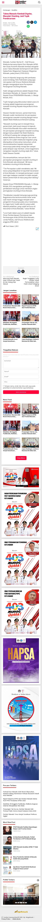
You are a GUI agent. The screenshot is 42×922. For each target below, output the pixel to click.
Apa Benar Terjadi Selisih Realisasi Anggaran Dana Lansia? (24, 867)
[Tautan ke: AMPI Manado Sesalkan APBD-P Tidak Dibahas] (7, 850)
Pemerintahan (6, 25)
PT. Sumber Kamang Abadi (10, 917)
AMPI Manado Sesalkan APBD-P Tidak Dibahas (25, 848)
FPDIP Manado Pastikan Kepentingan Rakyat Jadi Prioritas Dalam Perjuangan (25, 828)
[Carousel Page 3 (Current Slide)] (21, 902)
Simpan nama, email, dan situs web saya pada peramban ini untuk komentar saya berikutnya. (19, 387)
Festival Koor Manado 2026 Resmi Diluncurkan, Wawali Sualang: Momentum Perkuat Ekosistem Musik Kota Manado (11, 307)
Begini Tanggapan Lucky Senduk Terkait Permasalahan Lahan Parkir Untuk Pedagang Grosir (31, 281)
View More (21, 458)
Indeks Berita (16, 919)
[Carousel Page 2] (19, 902)
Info (9, 24)
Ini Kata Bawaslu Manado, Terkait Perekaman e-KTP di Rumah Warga (24, 838)
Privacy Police (6, 919)
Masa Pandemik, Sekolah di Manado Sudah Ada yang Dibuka (25, 858)
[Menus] (3, 2)
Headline (5, 24)
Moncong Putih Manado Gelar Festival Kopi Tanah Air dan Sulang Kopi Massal (11, 280)
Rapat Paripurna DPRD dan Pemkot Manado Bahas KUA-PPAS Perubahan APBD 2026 (29, 307)
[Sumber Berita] (21, 2)
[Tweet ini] (31, 22)
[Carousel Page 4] (23, 902)
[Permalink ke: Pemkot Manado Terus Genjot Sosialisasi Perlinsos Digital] (11, 333)
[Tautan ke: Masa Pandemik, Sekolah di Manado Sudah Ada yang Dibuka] (7, 860)
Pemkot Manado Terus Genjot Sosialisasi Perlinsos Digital (10, 340)
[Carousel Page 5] (26, 902)
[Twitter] (23, 271)
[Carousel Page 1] (16, 902)
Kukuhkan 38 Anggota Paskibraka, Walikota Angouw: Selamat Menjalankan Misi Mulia (11, 323)
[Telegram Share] (35, 22)
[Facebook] (19, 271)
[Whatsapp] (28, 26)
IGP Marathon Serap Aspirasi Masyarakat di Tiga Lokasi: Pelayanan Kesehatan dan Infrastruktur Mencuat (20, 896)
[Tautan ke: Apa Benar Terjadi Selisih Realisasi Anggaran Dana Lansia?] (7, 870)
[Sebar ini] (28, 22)
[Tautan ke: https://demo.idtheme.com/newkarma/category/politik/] (38, 880)
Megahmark (29, 917)
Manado (13, 24)
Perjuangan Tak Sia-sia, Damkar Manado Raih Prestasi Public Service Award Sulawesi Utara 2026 (29, 323)
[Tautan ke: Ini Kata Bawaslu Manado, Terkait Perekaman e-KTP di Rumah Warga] (7, 840)
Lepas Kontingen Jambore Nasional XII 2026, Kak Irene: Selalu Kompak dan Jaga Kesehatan (30, 340)
